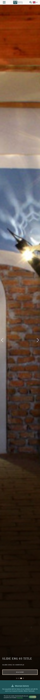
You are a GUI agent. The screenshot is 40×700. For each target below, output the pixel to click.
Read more (20, 672)
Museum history (22, 686)
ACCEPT (32, 696)
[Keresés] (30, 2)
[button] (38, 340)
